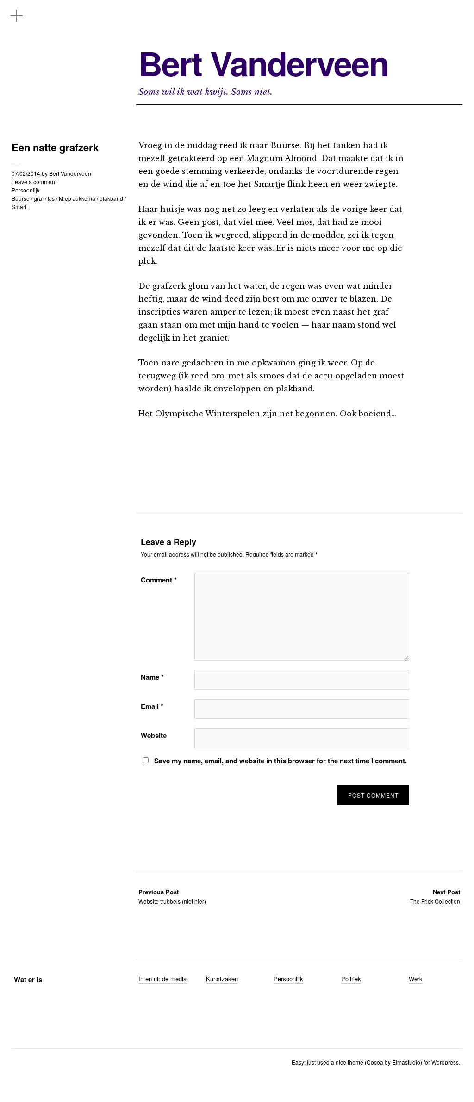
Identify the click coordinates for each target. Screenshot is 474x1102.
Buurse (21, 198)
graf (39, 198)
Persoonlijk (26, 190)
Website (154, 735)
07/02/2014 (26, 173)
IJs (51, 198)
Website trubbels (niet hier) (172, 896)
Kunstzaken (222, 978)
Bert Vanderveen (263, 63)
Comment (159, 580)
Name (152, 677)
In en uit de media (162, 978)
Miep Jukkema (77, 198)
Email (152, 706)
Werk (416, 978)
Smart (19, 206)
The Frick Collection (435, 896)
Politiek (351, 978)
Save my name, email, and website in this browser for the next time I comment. (280, 760)
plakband (111, 198)
